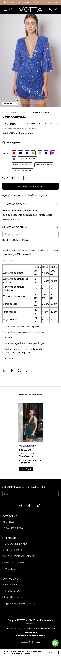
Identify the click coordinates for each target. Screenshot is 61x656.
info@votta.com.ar (12, 597)
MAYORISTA (9, 568)
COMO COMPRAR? (13, 562)
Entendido (52, 652)
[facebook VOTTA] (29, 505)
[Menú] (5, 9)
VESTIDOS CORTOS (19, 112)
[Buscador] (10, 9)
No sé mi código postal (15, 239)
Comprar (26, 469)
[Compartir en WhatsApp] (4, 370)
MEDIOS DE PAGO (12, 549)
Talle (5, 178)
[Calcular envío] (56, 234)
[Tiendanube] (30, 642)
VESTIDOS (8, 521)
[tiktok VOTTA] (38, 505)
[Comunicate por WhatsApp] (55, 643)
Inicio (5, 112)
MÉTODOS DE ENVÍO (14, 543)
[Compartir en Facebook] (12, 370)
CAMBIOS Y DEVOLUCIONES (19, 556)
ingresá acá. (30, 632)
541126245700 (10, 584)
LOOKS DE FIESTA (12, 528)
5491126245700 (11, 590)
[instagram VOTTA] (20, 505)
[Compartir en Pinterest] (27, 370)
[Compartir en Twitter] (20, 370)
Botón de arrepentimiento (30, 635)
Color (6, 153)
